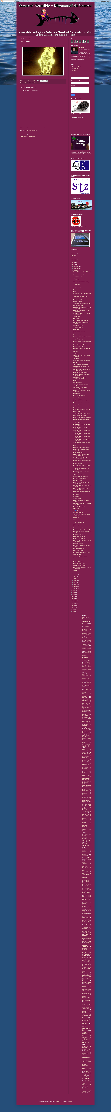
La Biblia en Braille (77, 463)
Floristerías (84, 797)
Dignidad (84, 736)
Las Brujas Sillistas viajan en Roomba (81, 401)
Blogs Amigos (87, 665)
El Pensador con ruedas (78, 534)
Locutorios (87, 888)
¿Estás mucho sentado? (78, 474)
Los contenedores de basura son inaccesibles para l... (80, 521)
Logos (89, 889)
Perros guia (86, 941)
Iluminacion (84, 838)
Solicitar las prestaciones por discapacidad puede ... (79, 378)
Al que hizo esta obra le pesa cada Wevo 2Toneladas (81, 469)
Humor (84, 831)
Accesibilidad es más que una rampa (81, 360)
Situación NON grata (77, 301)
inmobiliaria (84, 855)
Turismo (84, 1075)
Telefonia (84, 1061)
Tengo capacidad (86, 1069)
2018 (73, 594)
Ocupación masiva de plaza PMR (80, 320)
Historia (84, 822)
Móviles (88, 909)
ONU (87, 924)
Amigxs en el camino (86, 638)
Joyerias (87, 860)
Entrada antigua (62, 128)
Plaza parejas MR (77, 517)
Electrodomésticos (85, 756)
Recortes (84, 992)
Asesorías (84, 647)
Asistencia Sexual (86, 648)
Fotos (90, 801)
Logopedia (84, 889)
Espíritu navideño (77, 334)
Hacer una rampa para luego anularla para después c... (81, 403)
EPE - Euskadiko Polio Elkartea (28, 136)
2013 (73, 603)
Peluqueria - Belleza (86, 938)
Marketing (84, 899)
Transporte (85, 1074)
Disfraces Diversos (77, 407)
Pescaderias (84, 948)
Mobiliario (84, 903)
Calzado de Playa (77, 554)
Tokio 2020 (88, 1071)
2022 (73, 262)
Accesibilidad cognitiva (86, 625)
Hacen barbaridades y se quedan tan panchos (86, 810)
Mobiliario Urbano (84, 905)
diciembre (76, 266)
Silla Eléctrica (76, 397)
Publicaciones (85, 975)
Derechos (84, 731)
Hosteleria (84, 825)
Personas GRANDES (85, 946)
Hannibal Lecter (76, 362)
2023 (73, 261)
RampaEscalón (85, 980)
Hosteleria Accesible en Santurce (86, 828)
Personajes (86, 944)
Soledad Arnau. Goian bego (79, 344)
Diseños (83, 739)
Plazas (90, 952)
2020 (73, 590)
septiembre (76, 573)
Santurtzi (84, 1011)
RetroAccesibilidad (86, 1000)
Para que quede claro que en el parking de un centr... (82, 541)
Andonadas (88, 640)
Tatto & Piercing (85, 1058)
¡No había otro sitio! (77, 382)
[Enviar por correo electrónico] (40, 81)
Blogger (70, 1101)
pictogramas (84, 949)
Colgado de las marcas (78, 548)
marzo (75, 584)
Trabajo (87, 1072)
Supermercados (85, 1053)
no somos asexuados (86, 916)
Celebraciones (86, 685)
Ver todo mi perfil (74, 61)
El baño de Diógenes (78, 452)
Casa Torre (89, 682)
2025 (73, 257)
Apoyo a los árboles (77, 399)
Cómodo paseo (76, 393)
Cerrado (89, 688)
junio (75, 578)
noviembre (76, 268)
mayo (75, 580)
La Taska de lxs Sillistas (78, 299)
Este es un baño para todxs (79, 506)
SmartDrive (75, 560)
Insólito (90, 855)
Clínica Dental (85, 690)
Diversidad (85, 742)
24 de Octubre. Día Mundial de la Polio (81, 409)
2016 (73, 598)
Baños (89, 661)
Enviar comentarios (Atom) (32, 130)
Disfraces (84, 741)
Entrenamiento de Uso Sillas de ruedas (82, 529)
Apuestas (84, 643)
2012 (73, 605)
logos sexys (87, 891)
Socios (88, 1044)
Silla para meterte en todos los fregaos (81, 552)
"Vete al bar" (76, 558)
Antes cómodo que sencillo (79, 550)
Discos (83, 738)
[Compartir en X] (43, 81)
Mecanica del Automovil (86, 900)
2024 (73, 259)
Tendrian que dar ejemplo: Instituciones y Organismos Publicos (86, 1065)
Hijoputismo (84, 821)
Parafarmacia (84, 929)
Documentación (85, 750)
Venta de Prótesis (77, 498)
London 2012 (85, 892)
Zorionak (84, 1092)
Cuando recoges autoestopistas (80, 556)
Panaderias (84, 928)
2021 (73, 264)
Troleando (75, 333)
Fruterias (87, 802)
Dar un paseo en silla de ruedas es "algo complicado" (81, 275)
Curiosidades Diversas (85, 716)
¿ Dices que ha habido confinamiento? (81, 413)
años (88, 641)
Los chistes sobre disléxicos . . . (80, 395)
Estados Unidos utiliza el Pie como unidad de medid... (81, 483)
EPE (86, 771)
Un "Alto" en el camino (78, 406)
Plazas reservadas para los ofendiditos (82, 417)
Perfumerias (87, 939)
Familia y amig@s (86, 792)
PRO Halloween (77, 411)
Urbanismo (86, 1078)
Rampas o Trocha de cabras (86, 985)
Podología (84, 957)
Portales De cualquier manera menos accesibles (86, 967)
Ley (88, 871)
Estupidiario (84, 787)
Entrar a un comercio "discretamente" (81, 447)
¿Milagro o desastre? (78, 325)
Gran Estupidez (87, 805)
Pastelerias (84, 937)
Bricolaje (84, 666)
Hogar (83, 823)
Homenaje (88, 823)
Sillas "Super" (76, 496)
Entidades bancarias (86, 769)
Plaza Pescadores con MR (79, 536)
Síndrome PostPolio (84, 1032)
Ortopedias (84, 927)
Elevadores (84, 757)
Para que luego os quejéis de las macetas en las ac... (80, 489)
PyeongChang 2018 (86, 976)
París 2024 (88, 932)
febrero (75, 586)
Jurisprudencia (85, 864)
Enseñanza (84, 768)
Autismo (87, 652)
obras (83, 921)
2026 (73, 255)
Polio (90, 957)
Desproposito (85, 732)
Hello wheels (76, 318)
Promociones (84, 972)
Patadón (75, 519)
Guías (87, 807)
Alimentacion (84, 637)
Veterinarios (84, 1084)
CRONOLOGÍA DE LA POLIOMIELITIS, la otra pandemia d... (81, 455)
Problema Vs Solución (78, 561)
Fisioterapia (84, 796)
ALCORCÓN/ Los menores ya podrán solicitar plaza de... (81, 314)
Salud (90, 1004)
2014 (73, 602)
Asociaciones (88, 651)
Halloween (75, 286)
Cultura (84, 714)
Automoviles (84, 655)
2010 (73, 609)
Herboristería (84, 819)
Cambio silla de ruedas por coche (80, 339)
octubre (75, 270)
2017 (73, 596)
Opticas (83, 925)
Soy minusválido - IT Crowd (79, 565)
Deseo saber (76, 329)
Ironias (89, 857)
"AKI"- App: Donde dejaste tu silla (80, 364)
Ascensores (85, 645)
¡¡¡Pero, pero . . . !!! (77, 508)
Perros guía (88, 942)
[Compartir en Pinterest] (47, 81)
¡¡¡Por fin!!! (75, 351)
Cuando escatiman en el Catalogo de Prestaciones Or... (81, 370)
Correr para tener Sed (78, 543)
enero (75, 588)
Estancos (87, 786)
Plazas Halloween (77, 289)
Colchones (84, 693)
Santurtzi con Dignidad (77, 66)
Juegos (83, 862)
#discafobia (84, 617)
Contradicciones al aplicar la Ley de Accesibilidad (86, 709)
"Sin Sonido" (76, 358)
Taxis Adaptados (85, 1060)
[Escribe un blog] (42, 81)
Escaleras (84, 772)
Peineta (75, 380)
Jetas (89, 859)
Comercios (84, 697)
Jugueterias (84, 863)
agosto (75, 574)
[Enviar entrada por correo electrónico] (38, 80)
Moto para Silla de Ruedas (79, 526)
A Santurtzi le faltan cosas (86, 619)
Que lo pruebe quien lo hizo (79, 415)
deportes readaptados (85, 726)
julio (75, 576)
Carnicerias (84, 677)
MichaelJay (56, 1101)
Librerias (87, 881)
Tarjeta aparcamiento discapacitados (85, 1056)
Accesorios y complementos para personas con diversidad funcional (86, 629)
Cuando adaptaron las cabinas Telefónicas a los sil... (80, 388)
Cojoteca (84, 692)
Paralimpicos (85, 931)
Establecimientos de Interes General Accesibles (86, 775)
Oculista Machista (77, 288)
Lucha (89, 894)
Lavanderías (84, 866)
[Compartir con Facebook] (45, 81)
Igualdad (86, 834)
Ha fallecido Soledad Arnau (79, 346)
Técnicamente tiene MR (78, 327)
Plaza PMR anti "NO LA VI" (79, 563)
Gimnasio (89, 804)
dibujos (84, 734)
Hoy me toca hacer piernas (79, 527)
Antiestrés (75, 570)
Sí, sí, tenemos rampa (78, 512)
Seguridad (84, 1012)
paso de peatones (86, 935)
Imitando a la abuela (77, 480)
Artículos (88, 644)
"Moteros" (75, 353)
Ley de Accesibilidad (86, 874)
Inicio (44, 128)
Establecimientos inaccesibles (86, 778)
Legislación (84, 870)
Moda (83, 907)
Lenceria (84, 871)
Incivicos (84, 843)
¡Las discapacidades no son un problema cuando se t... (80, 458)
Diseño (88, 738)
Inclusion (85, 845)
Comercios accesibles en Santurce (86, 700)
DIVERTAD (84, 749)
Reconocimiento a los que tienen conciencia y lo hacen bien (86, 989)
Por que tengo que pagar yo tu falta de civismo (86, 963)
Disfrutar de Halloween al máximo (80, 372)
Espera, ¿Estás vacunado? (79, 538)
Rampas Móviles (86, 982)
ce (87, 683)
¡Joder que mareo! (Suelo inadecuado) (82, 303)
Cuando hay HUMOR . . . (78, 305)
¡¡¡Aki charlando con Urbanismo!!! (80, 476)
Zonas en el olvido (86, 1091)
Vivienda (86, 1087)
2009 (73, 611)
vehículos (84, 1081)
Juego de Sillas (76, 316)
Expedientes (85, 790)
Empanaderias (85, 759)
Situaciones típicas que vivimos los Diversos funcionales (86, 1039)
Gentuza (84, 804)
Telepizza (89, 1061)
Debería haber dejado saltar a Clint (81, 419)
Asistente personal (86, 649)
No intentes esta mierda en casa (80, 281)
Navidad (84, 913)
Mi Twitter (74, 70)
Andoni (82, 47)
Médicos (86, 902)
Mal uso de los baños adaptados (86, 897)
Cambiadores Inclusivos (86, 669)
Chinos (87, 689)
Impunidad (86, 840)
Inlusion (84, 854)
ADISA (87, 636)
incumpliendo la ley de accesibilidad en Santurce (86, 850)
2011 (73, 607)
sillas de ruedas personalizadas (31, 82)
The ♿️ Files (76, 510)
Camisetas (87, 671)
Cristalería (89, 711)
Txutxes (88, 1076)
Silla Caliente (76, 494)
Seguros (84, 1014)
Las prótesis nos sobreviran (79, 478)
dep (90, 722)
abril (75, 582)
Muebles (84, 910)
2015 (73, 600)
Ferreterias (84, 794)
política (87, 959)
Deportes (86, 724)
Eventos (84, 789)
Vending (83, 1083)
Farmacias (84, 793)
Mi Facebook (75, 68)
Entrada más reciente (25, 128)
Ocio (90, 923)
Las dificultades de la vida (79, 331)
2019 (73, 592)
